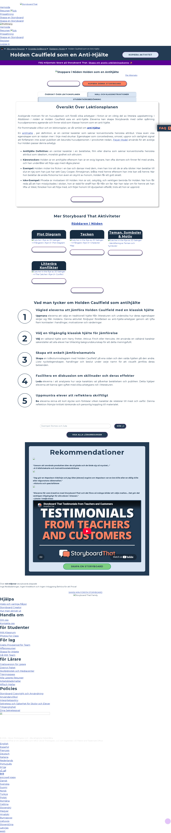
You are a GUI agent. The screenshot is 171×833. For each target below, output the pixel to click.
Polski (3, 797)
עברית (3, 767)
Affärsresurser (8, 648)
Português (6, 764)
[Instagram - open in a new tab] (1, 727)
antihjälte (27, 133)
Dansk (3, 780)
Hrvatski (4, 814)
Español (4, 747)
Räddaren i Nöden (57, 49)
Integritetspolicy (9, 700)
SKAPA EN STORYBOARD (87, 566)
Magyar (4, 811)
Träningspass (7, 674)
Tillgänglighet (8, 707)
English (4, 743)
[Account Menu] (6, 24)
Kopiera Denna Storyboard (104, 84)
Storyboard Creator (10, 607)
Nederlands (6, 760)
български (6, 817)
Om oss (4, 620)
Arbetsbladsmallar (10, 681)
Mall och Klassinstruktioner (112, 94)
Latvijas (4, 828)
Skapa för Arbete (9, 651)
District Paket (7, 667)
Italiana (4, 757)
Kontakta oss (7, 623)
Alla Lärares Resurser (16, 49)
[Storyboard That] (28, 4)
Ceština (4, 804)
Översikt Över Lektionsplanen (62, 94)
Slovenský (5, 807)
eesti (2, 831)
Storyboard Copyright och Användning (21, 693)
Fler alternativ (131, 75)
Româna (5, 801)
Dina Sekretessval (10, 710)
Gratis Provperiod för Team (15, 645)
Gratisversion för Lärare (13, 664)
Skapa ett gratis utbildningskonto (109, 63)
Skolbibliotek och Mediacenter (17, 671)
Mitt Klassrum (8, 632)
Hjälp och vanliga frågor (13, 604)
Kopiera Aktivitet (140, 55)
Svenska (4, 784)
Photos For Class (9, 636)
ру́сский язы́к (8, 777)
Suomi (3, 787)
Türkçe (4, 794)
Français (4, 750)
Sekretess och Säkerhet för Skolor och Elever (25, 703)
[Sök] (14, 10)
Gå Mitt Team (7, 655)
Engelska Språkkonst (37, 49)
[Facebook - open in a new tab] (1, 722)
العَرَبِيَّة (3, 770)
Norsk (3, 790)
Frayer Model (120, 140)
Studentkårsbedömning (87, 99)
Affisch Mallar (7, 684)
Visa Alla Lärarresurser (87, 435)
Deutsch (5, 753)
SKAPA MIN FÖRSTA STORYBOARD (85, 592)
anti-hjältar (93, 128)
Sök (119, 426)
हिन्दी (2, 774)
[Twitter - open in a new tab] (1, 731)
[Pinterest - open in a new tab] (1, 735)
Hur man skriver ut (10, 610)
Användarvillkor (9, 697)
